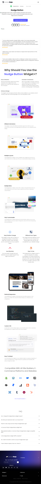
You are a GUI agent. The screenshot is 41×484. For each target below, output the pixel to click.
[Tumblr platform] (17, 392)
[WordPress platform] (13, 378)
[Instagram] (9, 467)
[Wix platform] (20, 378)
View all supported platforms (20, 398)
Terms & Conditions (17, 478)
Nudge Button (16, 6)
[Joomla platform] (10, 392)
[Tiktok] (14, 467)
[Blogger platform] (28, 385)
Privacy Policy (25, 478)
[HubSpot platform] (31, 392)
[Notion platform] (35, 378)
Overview (21, 6)
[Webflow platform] (28, 378)
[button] (18, 462)
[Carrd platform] (35, 385)
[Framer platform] (13, 385)
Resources (4, 476)
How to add (28, 6)
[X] (17, 467)
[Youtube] (6, 467)
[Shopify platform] (6, 378)
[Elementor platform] (24, 392)
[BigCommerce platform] (20, 385)
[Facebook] (12, 467)
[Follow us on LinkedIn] (3, 467)
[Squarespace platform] (6, 385)
